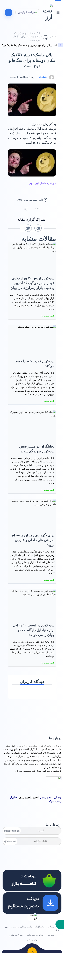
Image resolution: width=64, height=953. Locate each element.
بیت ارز (57, 745)
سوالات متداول (15, 935)
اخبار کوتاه (45, 37)
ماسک (13, 45)
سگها (19, 45)
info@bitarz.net (11, 831)
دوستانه (26, 45)
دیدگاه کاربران (32, 681)
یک (2, 45)
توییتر (38, 45)
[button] (59, 924)
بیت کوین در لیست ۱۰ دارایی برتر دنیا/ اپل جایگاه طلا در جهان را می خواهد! (33, 630)
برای (43, 45)
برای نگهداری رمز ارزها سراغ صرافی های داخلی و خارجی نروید (33, 540)
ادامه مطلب (49, 316)
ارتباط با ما (32, 939)
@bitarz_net (10, 841)
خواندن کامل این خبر (42, 183)
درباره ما (52, 935)
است (54, 45)
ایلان (49, 45)
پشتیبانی (42, 76)
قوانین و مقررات (35, 935)
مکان (6, 45)
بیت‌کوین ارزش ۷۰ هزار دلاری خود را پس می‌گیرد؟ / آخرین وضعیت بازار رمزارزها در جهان (32, 283)
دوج (33, 45)
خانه (54, 36)
